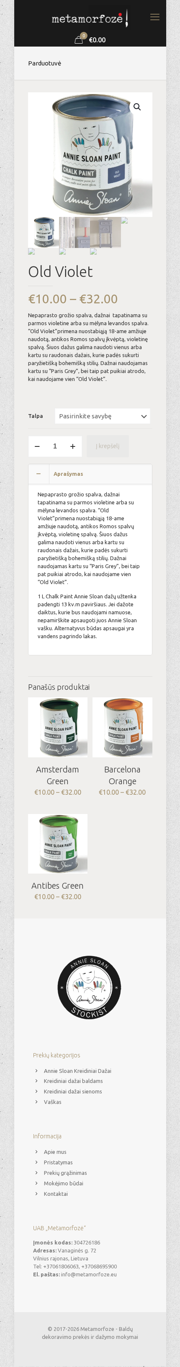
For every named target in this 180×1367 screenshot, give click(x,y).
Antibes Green (57, 885)
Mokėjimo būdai (63, 1183)
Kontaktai (56, 1194)
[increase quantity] (73, 446)
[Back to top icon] (163, 1350)
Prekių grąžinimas (65, 1173)
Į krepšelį (108, 446)
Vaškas (53, 1102)
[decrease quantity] (37, 446)
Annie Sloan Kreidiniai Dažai (77, 1071)
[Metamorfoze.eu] (90, 16)
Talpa (35, 416)
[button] (137, 107)
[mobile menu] (155, 17)
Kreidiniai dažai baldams (73, 1081)
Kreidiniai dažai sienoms (73, 1091)
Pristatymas (58, 1162)
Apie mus (55, 1152)
